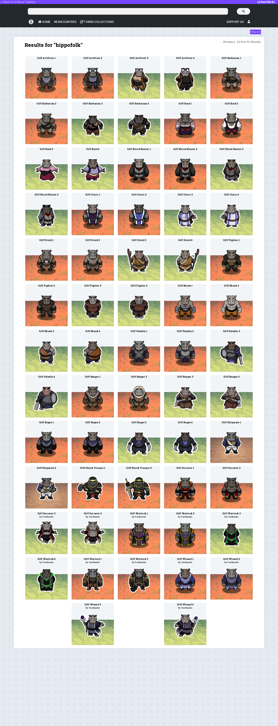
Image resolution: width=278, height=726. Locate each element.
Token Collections (98, 21)
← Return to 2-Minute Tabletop (17, 2)
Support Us (235, 21)
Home (45, 21)
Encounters (66, 21)
